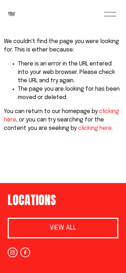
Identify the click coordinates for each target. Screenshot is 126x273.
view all (63, 228)
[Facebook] (25, 252)
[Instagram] (13, 252)
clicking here (95, 128)
